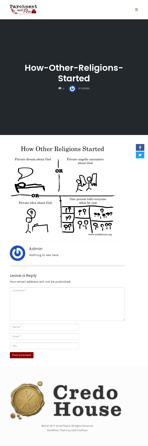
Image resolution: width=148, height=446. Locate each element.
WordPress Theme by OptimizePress (67, 430)
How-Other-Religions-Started (74, 73)
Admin (36, 248)
